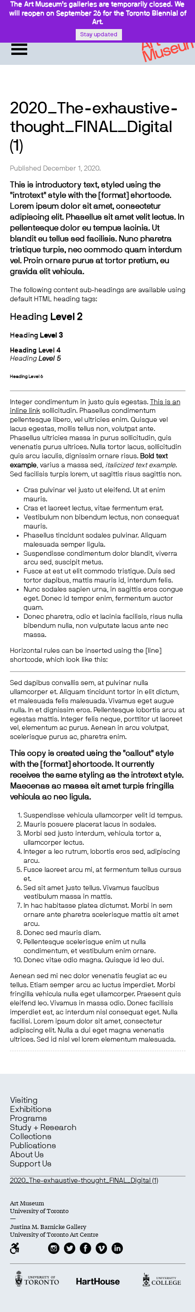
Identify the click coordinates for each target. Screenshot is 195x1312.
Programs (28, 1119)
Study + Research (43, 1128)
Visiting (24, 1101)
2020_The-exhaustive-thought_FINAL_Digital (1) (84, 1180)
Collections (31, 1137)
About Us (27, 1155)
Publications (33, 1146)
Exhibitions (31, 1110)
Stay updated (98, 35)
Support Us (31, 1164)
